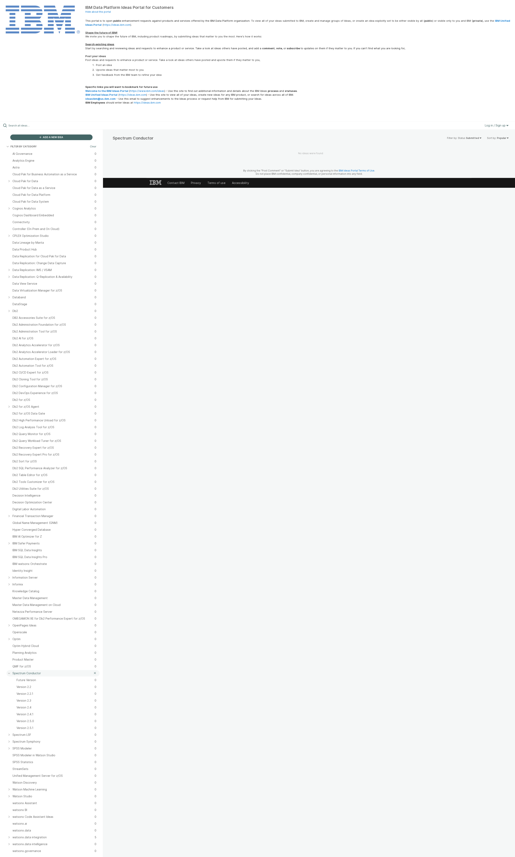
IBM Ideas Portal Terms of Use (356, 170)
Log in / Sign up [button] (495, 125)
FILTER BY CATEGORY (23, 146)
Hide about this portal (98, 11)
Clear (93, 146)
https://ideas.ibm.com (116, 24)
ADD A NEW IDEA (52, 137)
